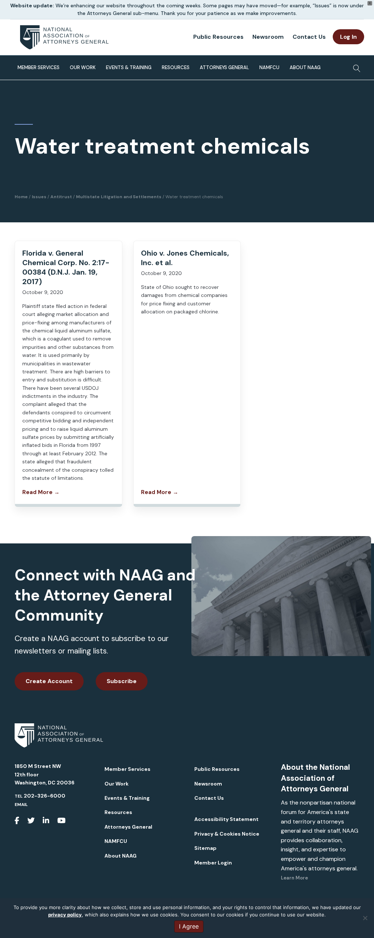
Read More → (41, 492)
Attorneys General (224, 67)
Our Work (83, 67)
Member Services (39, 67)
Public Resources (218, 37)
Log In (348, 37)
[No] (365, 918)
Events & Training (129, 67)
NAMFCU (269, 67)
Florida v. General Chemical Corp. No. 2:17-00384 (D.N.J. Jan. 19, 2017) (66, 267)
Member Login (213, 862)
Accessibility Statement (226, 819)
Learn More (294, 878)
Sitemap (205, 848)
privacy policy (65, 915)
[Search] (354, 66)
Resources (176, 67)
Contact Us (309, 37)
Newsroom (268, 37)
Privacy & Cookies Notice (226, 833)
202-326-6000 (44, 795)
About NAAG (305, 67)
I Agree (189, 926)
